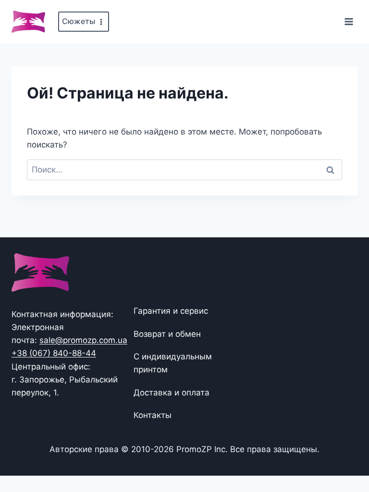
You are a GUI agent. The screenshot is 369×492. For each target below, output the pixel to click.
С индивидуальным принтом (173, 363)
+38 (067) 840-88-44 (54, 353)
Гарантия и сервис (171, 311)
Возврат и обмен (167, 334)
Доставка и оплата (171, 392)
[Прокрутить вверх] (346, 454)
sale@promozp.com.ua (83, 340)
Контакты (153, 415)
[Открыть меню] (348, 21)
